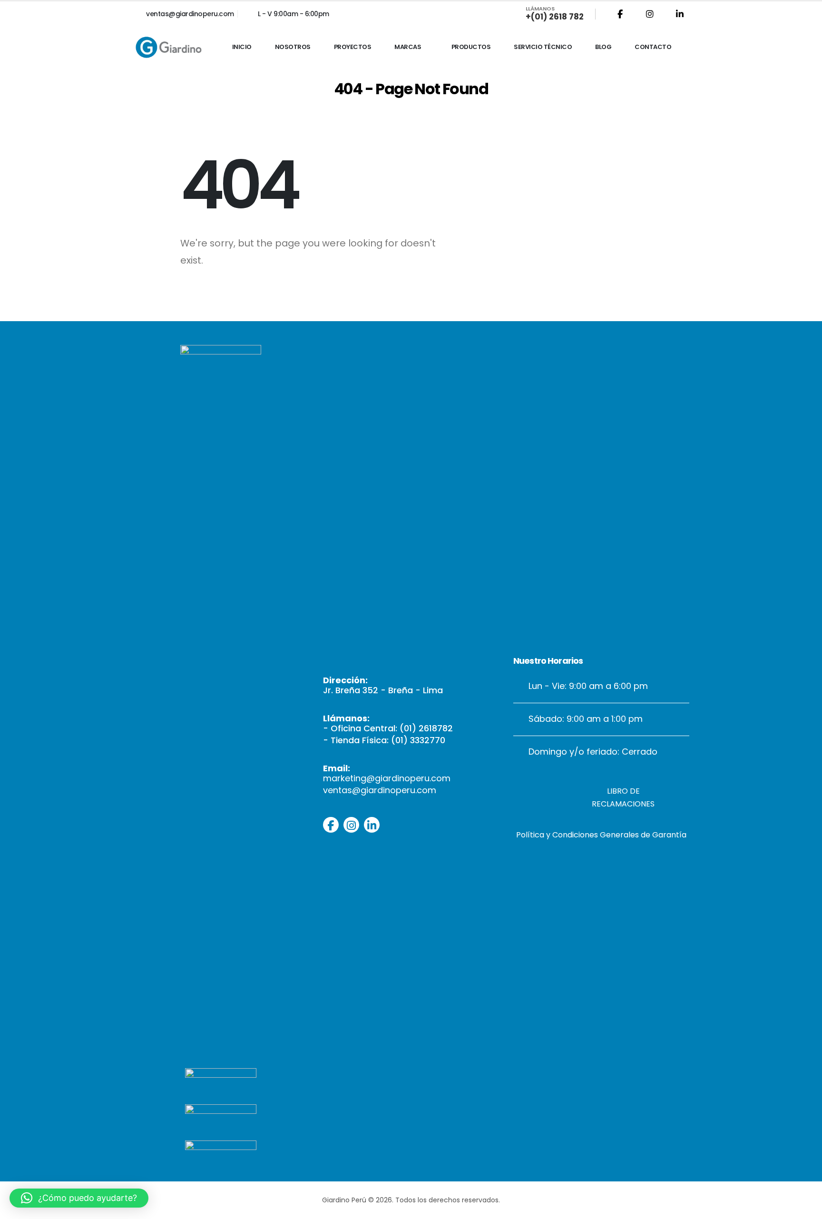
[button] (79, 1198)
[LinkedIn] (680, 14)
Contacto (653, 46)
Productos (471, 46)
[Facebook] (620, 14)
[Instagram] (650, 14)
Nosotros (293, 46)
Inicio (242, 46)
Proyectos (353, 46)
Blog (603, 46)
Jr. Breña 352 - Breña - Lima (383, 690)
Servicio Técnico (543, 46)
